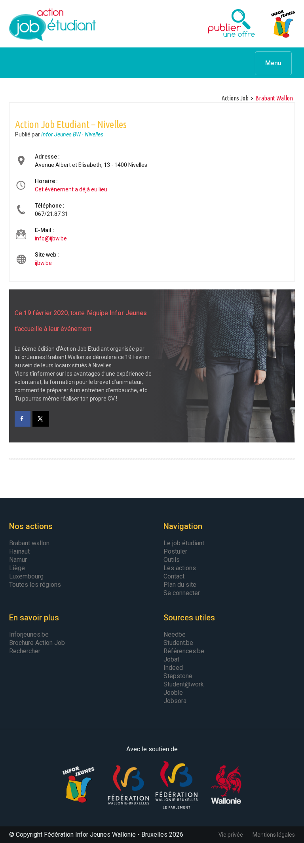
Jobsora (174, 701)
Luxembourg (26, 576)
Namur (18, 559)
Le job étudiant (183, 543)
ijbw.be (43, 263)
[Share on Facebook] (22, 419)
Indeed (173, 667)
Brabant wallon (29, 543)
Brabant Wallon (274, 98)
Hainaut (19, 551)
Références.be (183, 651)
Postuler (175, 551)
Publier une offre (211, 23)
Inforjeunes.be (29, 634)
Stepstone (177, 676)
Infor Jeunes (275, 23)
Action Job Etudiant (52, 23)
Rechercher (24, 651)
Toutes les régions (35, 584)
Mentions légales (274, 835)
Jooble (173, 692)
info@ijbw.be (51, 238)
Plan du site (179, 584)
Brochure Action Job (37, 642)
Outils (171, 559)
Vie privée (230, 835)
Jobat (171, 659)
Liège (17, 568)
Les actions (179, 568)
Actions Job (235, 98)
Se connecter (181, 593)
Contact (173, 576)
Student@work (183, 684)
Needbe (174, 634)
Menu (273, 63)
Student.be (178, 642)
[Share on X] (41, 419)
